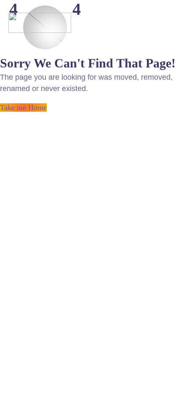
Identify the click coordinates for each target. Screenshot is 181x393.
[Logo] (39, 23)
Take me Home (23, 107)
